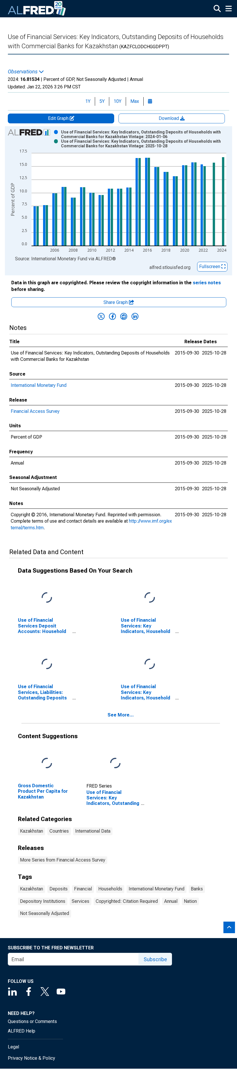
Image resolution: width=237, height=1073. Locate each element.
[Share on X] (101, 316)
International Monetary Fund (38, 385)
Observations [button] (23, 71)
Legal (13, 1047)
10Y (117, 101)
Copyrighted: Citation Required (127, 901)
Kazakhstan (31, 831)
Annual (170, 901)
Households (110, 889)
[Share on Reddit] (123, 316)
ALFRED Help (21, 1031)
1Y (87, 101)
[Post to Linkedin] (135, 316)
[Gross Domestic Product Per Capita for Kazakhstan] (47, 763)
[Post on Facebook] (112, 316)
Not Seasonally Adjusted (44, 913)
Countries (59, 831)
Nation (190, 901)
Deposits (58, 889)
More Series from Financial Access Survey (62, 860)
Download (169, 118)
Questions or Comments (32, 1021)
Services (80, 901)
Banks (197, 889)
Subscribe (155, 959)
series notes (207, 282)
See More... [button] (121, 715)
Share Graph (116, 302)
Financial (83, 889)
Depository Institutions (42, 901)
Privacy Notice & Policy (31, 1058)
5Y (102, 101)
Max (134, 101)
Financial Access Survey (35, 411)
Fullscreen (210, 266)
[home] (37, 8)
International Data (92, 831)
